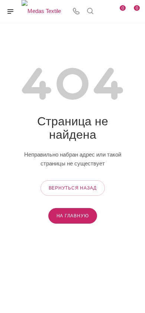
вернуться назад (73, 188)
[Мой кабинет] (104, 12)
